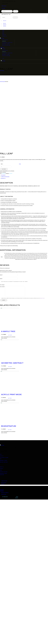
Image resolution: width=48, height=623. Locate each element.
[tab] (24, 175)
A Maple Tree (8, 331)
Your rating (2, 284)
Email (1, 278)
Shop (3, 70)
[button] (8, 336)
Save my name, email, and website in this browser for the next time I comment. (14, 281)
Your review (2, 286)
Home (1, 70)
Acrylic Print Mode (11, 394)
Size (2, 164)
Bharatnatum (8, 426)
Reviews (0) (3, 178)
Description (3, 175)
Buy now (10, 366)
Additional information (5, 176)
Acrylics (3, 81)
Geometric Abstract (12, 363)
